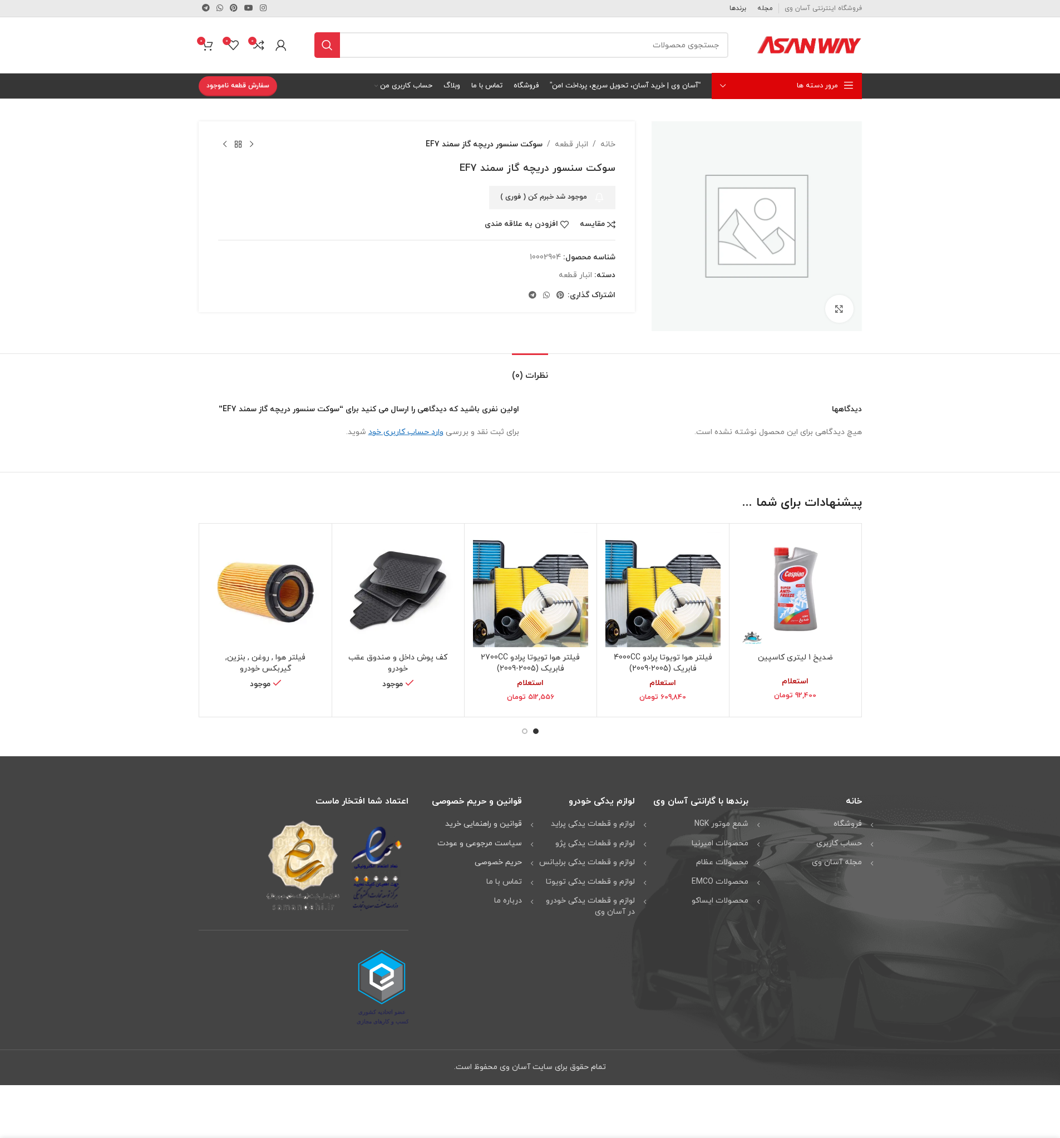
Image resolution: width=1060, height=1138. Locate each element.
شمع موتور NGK (721, 824)
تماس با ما (504, 881)
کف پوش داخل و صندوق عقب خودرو (397, 663)
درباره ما (508, 900)
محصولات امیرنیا (720, 843)
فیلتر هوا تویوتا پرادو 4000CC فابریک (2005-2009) (663, 663)
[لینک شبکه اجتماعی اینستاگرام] (263, 9)
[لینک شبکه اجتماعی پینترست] (233, 9)
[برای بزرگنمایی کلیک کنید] (839, 309)
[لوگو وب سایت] (809, 44)
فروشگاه (848, 824)
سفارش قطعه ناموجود (237, 85)
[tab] (530, 370)
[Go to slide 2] (524, 731)
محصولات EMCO (720, 881)
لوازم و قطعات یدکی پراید (593, 824)
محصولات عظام (722, 862)
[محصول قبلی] (251, 144)
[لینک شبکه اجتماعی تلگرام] (206, 9)
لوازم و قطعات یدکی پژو (595, 843)
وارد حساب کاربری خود (405, 432)
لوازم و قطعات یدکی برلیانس (587, 862)
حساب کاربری (839, 843)
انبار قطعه (571, 144)
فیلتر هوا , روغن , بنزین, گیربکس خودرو (265, 663)
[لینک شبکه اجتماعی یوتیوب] (249, 9)
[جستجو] (327, 45)
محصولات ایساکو (720, 900)
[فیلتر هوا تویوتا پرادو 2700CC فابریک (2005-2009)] (530, 589)
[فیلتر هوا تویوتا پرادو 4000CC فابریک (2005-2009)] (663, 589)
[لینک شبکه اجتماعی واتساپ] (219, 9)
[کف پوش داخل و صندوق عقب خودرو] (398, 589)
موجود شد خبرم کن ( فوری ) (543, 197)
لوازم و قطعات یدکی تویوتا (590, 881)
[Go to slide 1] (536, 731)
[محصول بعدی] (224, 144)
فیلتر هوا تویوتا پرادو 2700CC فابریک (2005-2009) (530, 663)
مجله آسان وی (837, 862)
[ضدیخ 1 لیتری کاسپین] (795, 589)
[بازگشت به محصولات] (238, 144)
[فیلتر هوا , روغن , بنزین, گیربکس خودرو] (265, 589)
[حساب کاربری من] (281, 45)
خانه (607, 144)
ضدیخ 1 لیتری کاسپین (795, 657)
